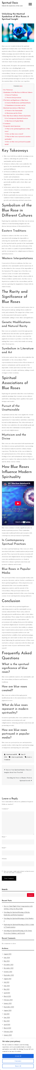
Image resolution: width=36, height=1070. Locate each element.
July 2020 (6, 1014)
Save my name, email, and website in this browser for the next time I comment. (19, 872)
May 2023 (6, 989)
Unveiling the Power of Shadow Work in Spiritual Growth (19, 779)
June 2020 (7, 1017)
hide (21, 86)
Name (4, 837)
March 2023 (7, 996)
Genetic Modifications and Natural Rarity (18, 103)
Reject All (18, 1066)
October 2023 (8, 971)
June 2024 (7, 957)
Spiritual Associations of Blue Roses (14, 108)
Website (4, 858)
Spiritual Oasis (10, 3)
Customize (18, 1061)
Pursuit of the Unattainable (14, 110)
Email (4, 848)
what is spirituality (17, 757)
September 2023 (9, 975)
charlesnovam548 (11, 754)
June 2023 (7, 986)
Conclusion (6, 123)
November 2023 (8, 968)
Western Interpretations (13, 97)
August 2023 (7, 978)
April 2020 (7, 1024)
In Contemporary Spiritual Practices (16, 118)
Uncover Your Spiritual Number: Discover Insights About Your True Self (18, 771)
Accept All (18, 1056)
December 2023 (8, 964)
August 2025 (7, 954)
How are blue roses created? (14, 134)
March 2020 (7, 1028)
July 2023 (6, 982)
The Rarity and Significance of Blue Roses (15, 100)
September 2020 (9, 1007)
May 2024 (7, 961)
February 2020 (8, 1031)
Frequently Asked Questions (11, 126)
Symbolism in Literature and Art (15, 105)
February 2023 (8, 1000)
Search (4, 889)
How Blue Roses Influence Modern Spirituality (17, 116)
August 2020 (7, 1010)
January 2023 (8, 1003)
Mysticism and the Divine (13, 113)
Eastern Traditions (11, 95)
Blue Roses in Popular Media (14, 121)
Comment (5, 809)
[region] (18, 1054)
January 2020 (8, 1035)
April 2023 (7, 993)
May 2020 (7, 1021)
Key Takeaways (8, 90)
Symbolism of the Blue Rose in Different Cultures (17, 92)
